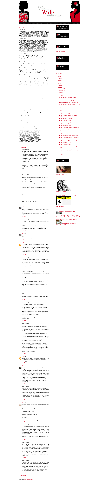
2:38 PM (24, 320)
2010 (59, 80)
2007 (59, 85)
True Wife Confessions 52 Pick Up (65, 118)
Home (34, 477)
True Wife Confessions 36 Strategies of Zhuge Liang (69, 149)
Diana (23, 233)
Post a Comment (22, 475)
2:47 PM (24, 353)
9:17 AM (24, 203)
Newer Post (21, 477)
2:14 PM (24, 457)
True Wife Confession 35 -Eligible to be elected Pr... (69, 150)
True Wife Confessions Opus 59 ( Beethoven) (67, 100)
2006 (59, 87)
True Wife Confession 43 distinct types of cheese (68, 135)
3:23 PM (24, 439)
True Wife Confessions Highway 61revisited (67, 97)
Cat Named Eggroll (25, 365)
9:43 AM (24, 230)
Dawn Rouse (69, 215)
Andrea (23, 242)
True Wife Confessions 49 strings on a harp (67, 123)
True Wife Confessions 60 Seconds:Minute (67, 98)
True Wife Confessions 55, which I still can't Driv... (68, 112)
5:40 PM (24, 421)
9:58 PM (24, 169)
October (60, 92)
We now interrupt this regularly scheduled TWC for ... (69, 102)
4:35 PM (24, 362)
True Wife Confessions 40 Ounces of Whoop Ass (68, 140)
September (61, 94)
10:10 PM (24, 383)
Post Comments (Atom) (29, 479)
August (60, 95)
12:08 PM (24, 266)
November (61, 90)
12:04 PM (24, 254)
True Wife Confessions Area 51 (65, 120)
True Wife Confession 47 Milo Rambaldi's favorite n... (69, 127)
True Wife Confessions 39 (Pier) (65, 142)
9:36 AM (24, 216)
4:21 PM (24, 399)
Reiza (23, 402)
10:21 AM (24, 472)
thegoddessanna (25, 206)
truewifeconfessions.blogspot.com (71, 219)
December (61, 88)
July (60, 153)
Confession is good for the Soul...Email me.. (65, 42)
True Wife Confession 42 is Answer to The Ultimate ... (69, 137)
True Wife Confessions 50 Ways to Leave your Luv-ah (69, 122)
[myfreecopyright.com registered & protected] (65, 211)
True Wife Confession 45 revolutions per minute (68, 132)
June (60, 154)
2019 (59, 75)
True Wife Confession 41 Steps (65, 139)
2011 (59, 78)
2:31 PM (24, 299)
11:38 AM (24, 239)
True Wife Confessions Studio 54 (65, 113)
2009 (59, 82)
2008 (59, 83)
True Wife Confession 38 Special (65, 144)
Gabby (23, 356)
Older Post (47, 477)
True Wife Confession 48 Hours (65, 125)
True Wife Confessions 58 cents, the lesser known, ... (69, 104)
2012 (59, 76)
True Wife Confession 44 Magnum (65, 133)
